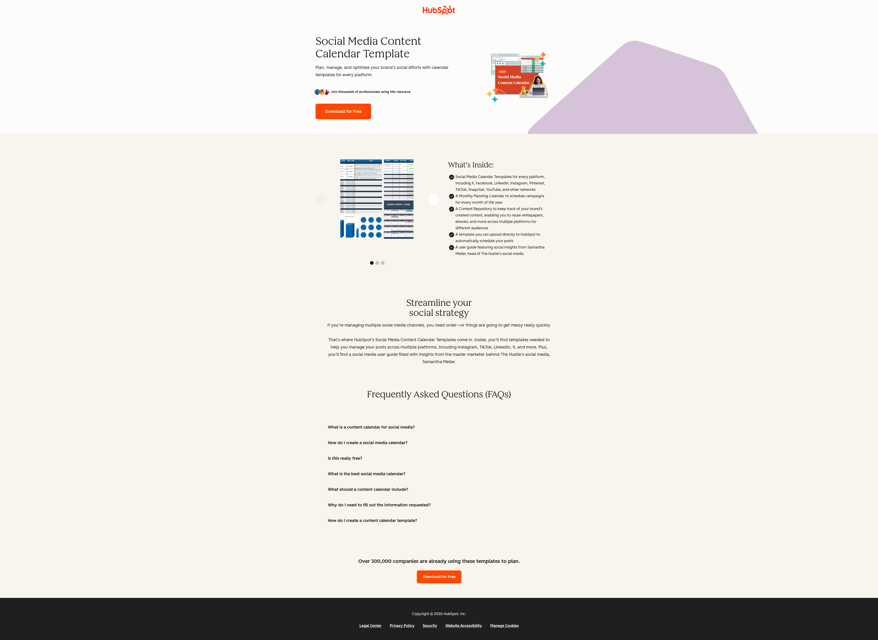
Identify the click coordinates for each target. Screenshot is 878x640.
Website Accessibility (463, 626)
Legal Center (370, 626)
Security (430, 626)
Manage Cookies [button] (504, 626)
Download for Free (343, 111)
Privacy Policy (402, 626)
